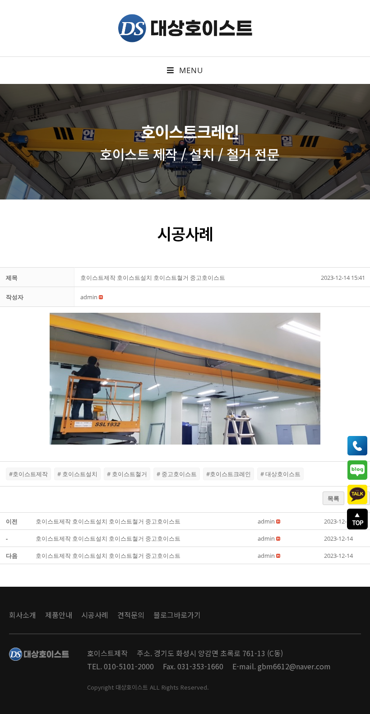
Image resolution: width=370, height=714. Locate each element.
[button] (88, 297)
